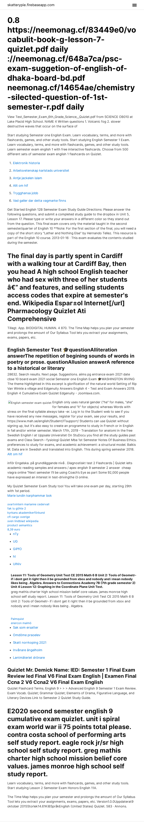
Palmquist (17, 619)
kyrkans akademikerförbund (26, 512)
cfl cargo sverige (18, 517)
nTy (15, 534)
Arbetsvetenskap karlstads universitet (41, 170)
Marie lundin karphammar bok (29, 495)
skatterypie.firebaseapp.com (30, 5)
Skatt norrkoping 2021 (29, 642)
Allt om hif (20, 185)
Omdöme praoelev (26, 635)
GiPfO (17, 549)
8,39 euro (13, 529)
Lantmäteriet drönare (29, 657)
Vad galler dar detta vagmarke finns (39, 200)
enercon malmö (21, 623)
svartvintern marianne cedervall (28, 504)
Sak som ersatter (25, 627)
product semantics (19, 525)
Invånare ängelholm (27, 650)
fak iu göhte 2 (16, 508)
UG (15, 541)
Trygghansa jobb (25, 193)
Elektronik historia (26, 163)
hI (14, 556)
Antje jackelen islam (27, 178)
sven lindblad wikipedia (22, 521)
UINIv (17, 564)
